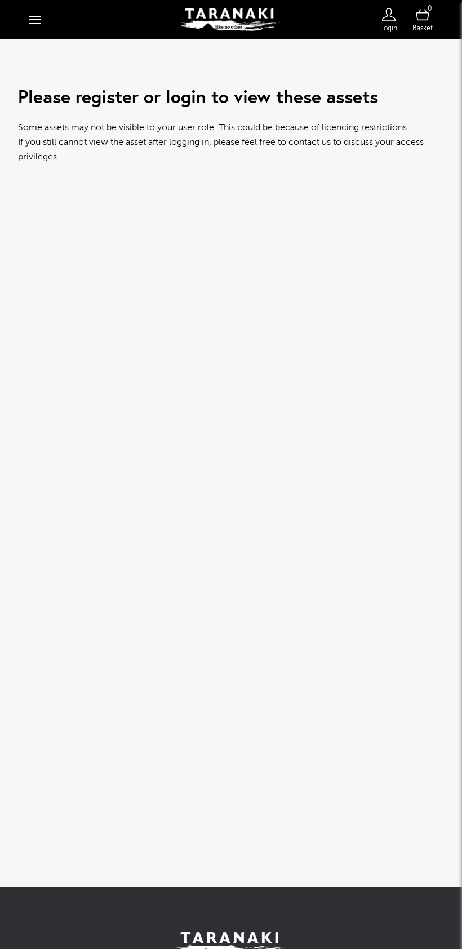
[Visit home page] (231, 19)
